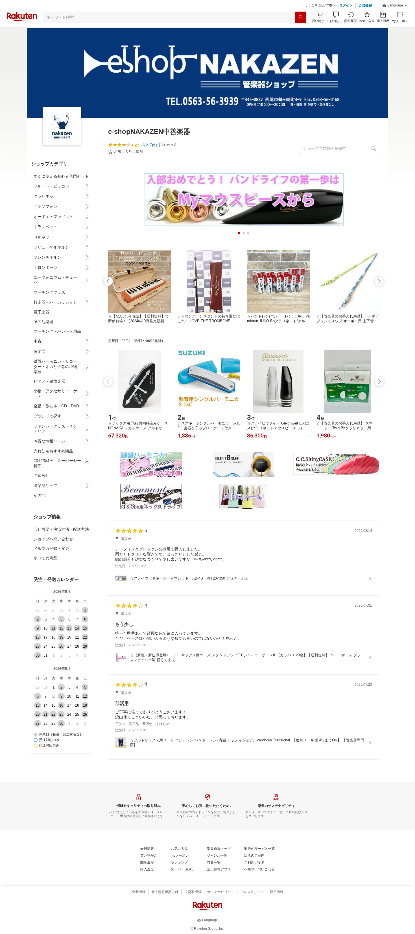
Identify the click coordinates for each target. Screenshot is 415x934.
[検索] (300, 17)
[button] (395, 5)
